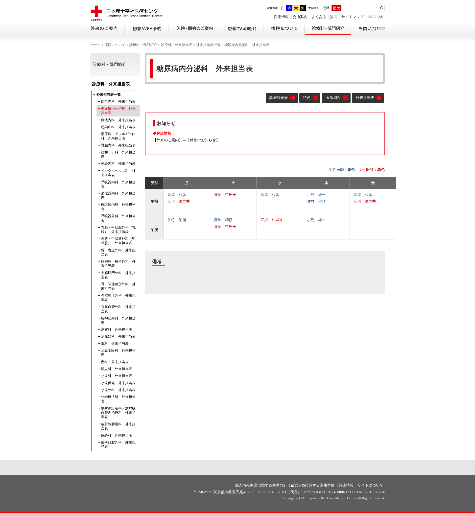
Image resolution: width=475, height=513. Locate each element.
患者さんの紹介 (241, 29)
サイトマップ (352, 17)
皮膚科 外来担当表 (116, 329)
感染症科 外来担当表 (118, 127)
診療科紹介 (278, 98)
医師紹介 (333, 98)
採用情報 (281, 17)
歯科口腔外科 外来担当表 (118, 445)
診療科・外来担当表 (176, 45)
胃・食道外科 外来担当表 (118, 252)
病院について (284, 29)
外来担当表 (365, 98)
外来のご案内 (103, 29)
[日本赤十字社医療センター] (126, 18)
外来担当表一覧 (208, 45)
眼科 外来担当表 (115, 344)
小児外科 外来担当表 (118, 390)
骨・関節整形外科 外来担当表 (118, 286)
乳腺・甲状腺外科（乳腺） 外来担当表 (118, 230)
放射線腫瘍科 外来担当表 (118, 426)
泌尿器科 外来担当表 (118, 336)
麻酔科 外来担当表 (116, 435)
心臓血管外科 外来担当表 (118, 309)
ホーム (95, 45)
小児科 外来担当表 (116, 376)
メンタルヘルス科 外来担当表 (118, 173)
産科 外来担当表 (115, 362)
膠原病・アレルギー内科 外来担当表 (118, 136)
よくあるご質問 (324, 17)
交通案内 (300, 17)
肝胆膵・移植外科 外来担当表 (118, 264)
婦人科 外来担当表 (116, 369)
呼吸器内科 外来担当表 (118, 184)
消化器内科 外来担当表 (118, 195)
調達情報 (346, 485)
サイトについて (370, 485)
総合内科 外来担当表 (118, 101)
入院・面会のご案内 (194, 29)
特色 (306, 98)
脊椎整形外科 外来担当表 (118, 298)
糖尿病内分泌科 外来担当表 (118, 111)
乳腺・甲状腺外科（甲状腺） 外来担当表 (118, 241)
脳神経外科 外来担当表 (118, 320)
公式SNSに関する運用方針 (313, 485)
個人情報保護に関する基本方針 (261, 485)
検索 (382, 8)
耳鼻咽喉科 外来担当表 (118, 353)
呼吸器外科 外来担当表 (118, 218)
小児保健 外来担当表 (118, 383)
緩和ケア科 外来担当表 (118, 154)
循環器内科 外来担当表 (118, 207)
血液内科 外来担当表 (118, 120)
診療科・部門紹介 (328, 29)
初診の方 (146, 29)
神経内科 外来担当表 (118, 163)
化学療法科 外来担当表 (118, 399)
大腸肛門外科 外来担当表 (118, 275)
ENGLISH (375, 17)
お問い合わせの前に (371, 29)
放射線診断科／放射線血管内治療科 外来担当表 (118, 412)
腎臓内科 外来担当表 (118, 145)
